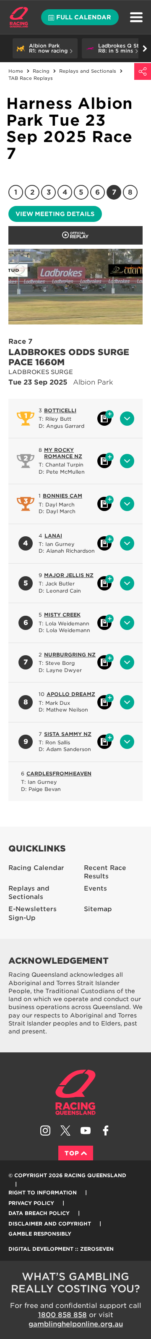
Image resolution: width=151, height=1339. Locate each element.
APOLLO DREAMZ (71, 694)
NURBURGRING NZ (70, 654)
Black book (104, 418)
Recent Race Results (105, 872)
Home (18, 17)
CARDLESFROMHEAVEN (58, 773)
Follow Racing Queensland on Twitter (65, 1130)
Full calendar (83, 17)
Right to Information (42, 1192)
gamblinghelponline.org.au (76, 1324)
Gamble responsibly (39, 1234)
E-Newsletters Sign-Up (32, 913)
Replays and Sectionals (28, 893)
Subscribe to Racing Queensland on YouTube (85, 1130)
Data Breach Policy (39, 1213)
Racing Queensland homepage (75, 1092)
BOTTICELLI (60, 410)
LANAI (53, 535)
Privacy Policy (31, 1203)
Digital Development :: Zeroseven (61, 1249)
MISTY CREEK (62, 615)
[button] (45, 48)
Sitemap (98, 909)
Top (72, 1153)
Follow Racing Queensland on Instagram (45, 1130)
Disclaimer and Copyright (49, 1223)
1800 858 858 (62, 1315)
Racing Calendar (36, 868)
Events (95, 888)
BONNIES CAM (62, 496)
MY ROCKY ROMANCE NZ (63, 453)
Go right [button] (144, 48)
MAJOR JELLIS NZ (69, 575)
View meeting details (55, 214)
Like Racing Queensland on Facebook (105, 1130)
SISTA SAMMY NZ (67, 734)
